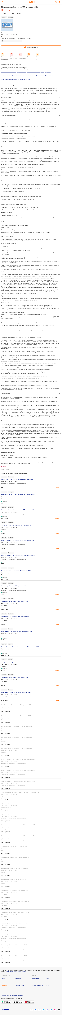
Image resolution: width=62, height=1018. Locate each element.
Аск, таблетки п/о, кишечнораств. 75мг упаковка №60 (16, 715)
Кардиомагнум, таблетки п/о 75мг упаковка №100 (15, 912)
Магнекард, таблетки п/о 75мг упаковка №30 (13, 586)
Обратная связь (20, 982)
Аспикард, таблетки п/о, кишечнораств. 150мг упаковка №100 (18, 770)
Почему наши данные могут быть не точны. (16, 971)
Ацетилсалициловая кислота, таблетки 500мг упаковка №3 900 (19, 814)
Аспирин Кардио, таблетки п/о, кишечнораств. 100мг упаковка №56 (20, 792)
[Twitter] (43, 1010)
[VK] (39, 1010)
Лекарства (4, 985)
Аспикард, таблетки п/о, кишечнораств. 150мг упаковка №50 (18, 555)
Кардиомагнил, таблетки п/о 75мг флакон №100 (14, 879)
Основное (3, 13)
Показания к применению (33, 72)
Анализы (48, 982)
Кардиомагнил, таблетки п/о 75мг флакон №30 (14, 846)
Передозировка (49, 75)
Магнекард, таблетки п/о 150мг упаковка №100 (14, 945)
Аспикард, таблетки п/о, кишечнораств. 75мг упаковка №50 (17, 540)
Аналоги (19, 13)
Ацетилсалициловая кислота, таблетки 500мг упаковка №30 (18, 825)
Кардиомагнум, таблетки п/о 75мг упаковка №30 (14, 601)
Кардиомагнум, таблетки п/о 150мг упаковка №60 (15, 901)
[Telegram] (51, 1010)
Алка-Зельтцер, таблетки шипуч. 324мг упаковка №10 (16, 705)
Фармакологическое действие (8, 72)
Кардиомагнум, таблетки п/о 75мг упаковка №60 (15, 890)
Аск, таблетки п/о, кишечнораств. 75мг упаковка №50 (16, 570)
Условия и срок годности (24, 79)
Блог (47, 985)
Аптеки (57, 487)
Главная (3, 978)
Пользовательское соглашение (9, 992)
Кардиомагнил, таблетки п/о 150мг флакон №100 (15, 857)
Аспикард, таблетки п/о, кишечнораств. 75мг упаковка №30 (17, 510)
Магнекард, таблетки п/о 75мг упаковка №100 (14, 923)
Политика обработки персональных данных (12, 995)
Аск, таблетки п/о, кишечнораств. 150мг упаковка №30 (16, 748)
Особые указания (40, 75)
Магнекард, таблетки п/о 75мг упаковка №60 (13, 934)
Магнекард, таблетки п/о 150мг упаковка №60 (14, 956)
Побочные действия (6, 75)
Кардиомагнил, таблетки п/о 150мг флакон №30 (14, 868)
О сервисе (18, 978)
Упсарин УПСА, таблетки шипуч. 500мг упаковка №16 (16, 692)
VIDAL (8, 469)
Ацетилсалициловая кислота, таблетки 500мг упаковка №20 (18, 479)
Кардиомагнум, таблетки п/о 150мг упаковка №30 (15, 616)
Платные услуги (36, 982)
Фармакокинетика (21, 72)
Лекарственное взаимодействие (9, 79)
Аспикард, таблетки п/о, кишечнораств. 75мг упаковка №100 (18, 781)
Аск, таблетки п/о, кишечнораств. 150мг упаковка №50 (16, 737)
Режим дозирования (46, 72)
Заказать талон (36, 978)
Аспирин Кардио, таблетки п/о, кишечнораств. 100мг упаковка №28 (20, 647)
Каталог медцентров (37, 985)
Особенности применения (28, 75)
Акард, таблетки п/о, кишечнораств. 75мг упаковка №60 (17, 662)
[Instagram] (55, 1010)
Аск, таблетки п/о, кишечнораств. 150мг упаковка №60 (16, 726)
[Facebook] (35, 1010)
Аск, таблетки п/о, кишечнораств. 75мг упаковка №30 (16, 525)
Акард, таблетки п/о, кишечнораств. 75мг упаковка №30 (16, 631)
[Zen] (59, 1010)
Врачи (47, 978)
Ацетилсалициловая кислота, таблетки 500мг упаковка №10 (18, 803)
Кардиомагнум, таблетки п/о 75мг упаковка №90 (15, 677)
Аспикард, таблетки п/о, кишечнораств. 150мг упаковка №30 (18, 759)
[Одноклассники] (31, 1010)
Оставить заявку (20, 985)
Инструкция (12, 13)
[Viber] (47, 1010)
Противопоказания (16, 75)
